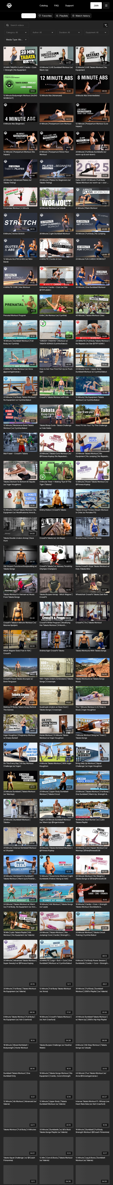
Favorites (47, 15)
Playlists (63, 15)
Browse (30, 15)
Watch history (83, 15)
